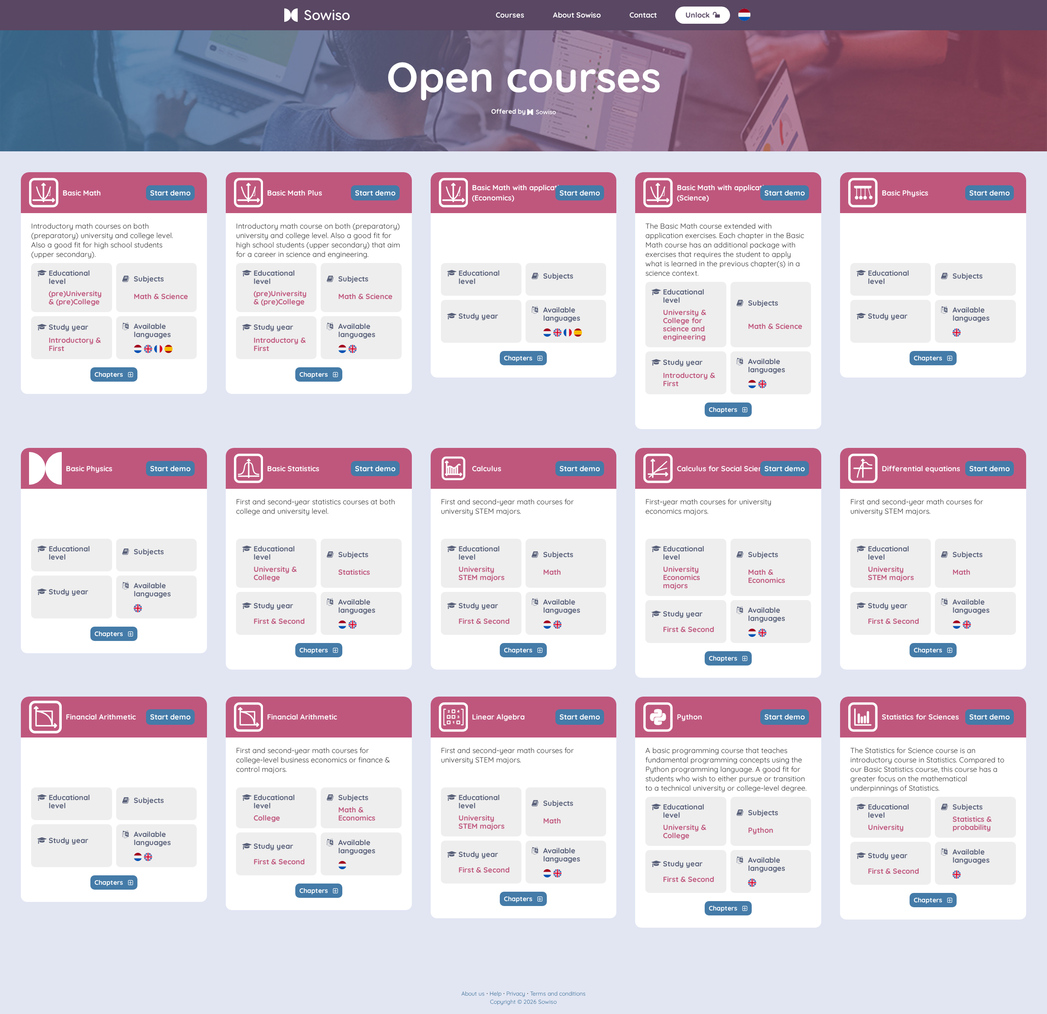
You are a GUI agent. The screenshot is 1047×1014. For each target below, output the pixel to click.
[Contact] (643, 15)
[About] (577, 15)
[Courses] (510, 15)
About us (473, 993)
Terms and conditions (558, 993)
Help (495, 993)
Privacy (515, 993)
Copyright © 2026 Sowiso (523, 1001)
